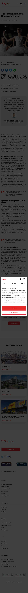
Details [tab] (14, 283)
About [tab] (23, 283)
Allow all (14, 307)
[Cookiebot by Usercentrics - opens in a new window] (20, 279)
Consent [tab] (5, 283)
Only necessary (14, 312)
